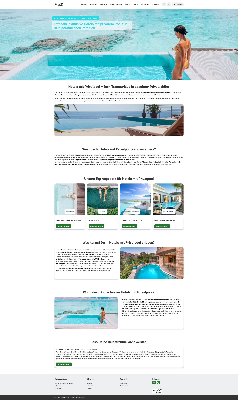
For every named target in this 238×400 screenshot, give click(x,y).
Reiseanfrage (145, 4)
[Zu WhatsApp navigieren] (164, 4)
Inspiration (103, 4)
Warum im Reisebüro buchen (63, 384)
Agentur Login (75, 397)
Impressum (123, 384)
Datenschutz (124, 386)
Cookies (82, 397)
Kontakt (127, 4)
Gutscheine (155, 4)
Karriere (89, 388)
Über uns (135, 4)
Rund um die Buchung (116, 4)
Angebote (84, 4)
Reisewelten (93, 4)
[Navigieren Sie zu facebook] (154, 382)
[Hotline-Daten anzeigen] (169, 4)
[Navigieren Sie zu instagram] (158, 382)
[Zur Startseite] (66, 4)
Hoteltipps (57, 386)
